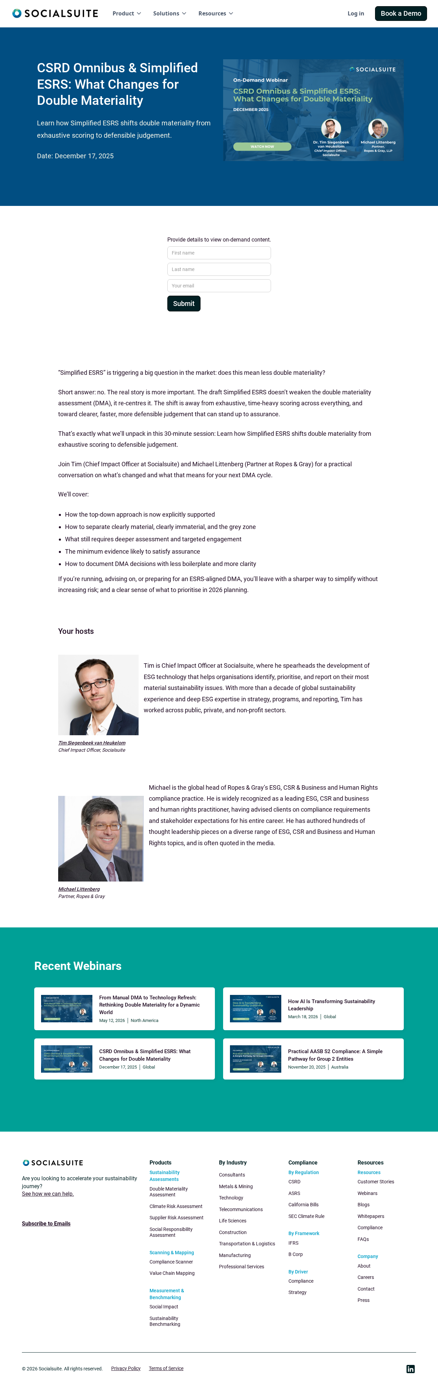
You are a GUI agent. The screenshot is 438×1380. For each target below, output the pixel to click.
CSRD (294, 1181)
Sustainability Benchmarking (165, 1321)
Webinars (367, 1193)
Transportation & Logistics (247, 1243)
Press (364, 1300)
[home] (55, 13)
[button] (127, 13)
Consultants (232, 1175)
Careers (366, 1277)
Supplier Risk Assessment (177, 1217)
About (364, 1266)
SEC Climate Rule (306, 1216)
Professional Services (241, 1266)
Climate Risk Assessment (176, 1206)
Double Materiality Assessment (169, 1192)
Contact (366, 1289)
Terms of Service (166, 1368)
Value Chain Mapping (172, 1273)
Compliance (300, 1281)
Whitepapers (371, 1216)
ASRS (294, 1193)
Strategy (297, 1292)
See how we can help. (48, 1194)
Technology (231, 1197)
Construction (233, 1232)
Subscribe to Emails (46, 1223)
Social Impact (164, 1306)
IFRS (293, 1243)
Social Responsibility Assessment (171, 1232)
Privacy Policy (126, 1368)
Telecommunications (241, 1209)
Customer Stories (376, 1181)
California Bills (303, 1204)
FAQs (363, 1239)
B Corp (295, 1254)
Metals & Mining (236, 1186)
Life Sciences (232, 1220)
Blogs (364, 1204)
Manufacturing (235, 1255)
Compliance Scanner (171, 1262)
